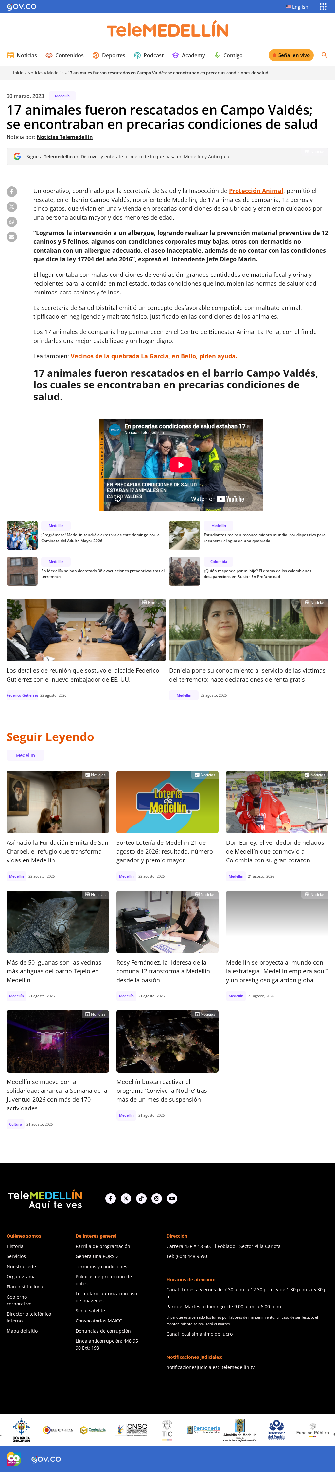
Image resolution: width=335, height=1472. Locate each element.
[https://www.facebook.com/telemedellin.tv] (110, 1198)
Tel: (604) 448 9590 (187, 1256)
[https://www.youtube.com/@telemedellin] (172, 1198)
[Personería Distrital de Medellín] (173, 1430)
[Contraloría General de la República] (27, 1430)
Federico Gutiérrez (22, 695)
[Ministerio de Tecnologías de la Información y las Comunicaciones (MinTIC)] (136, 1430)
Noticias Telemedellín (65, 137)
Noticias (22, 55)
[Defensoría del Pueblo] (246, 1430)
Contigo (228, 55)
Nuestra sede (21, 1266)
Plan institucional (25, 1287)
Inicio (18, 73)
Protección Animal (256, 191)
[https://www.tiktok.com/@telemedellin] (141, 1198)
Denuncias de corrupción (103, 1331)
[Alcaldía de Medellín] (209, 1430)
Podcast (148, 55)
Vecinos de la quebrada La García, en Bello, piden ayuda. (154, 356)
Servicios (16, 1256)
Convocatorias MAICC (99, 1321)
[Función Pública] (282, 1430)
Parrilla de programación (103, 1246)
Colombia (218, 561)
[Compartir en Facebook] (12, 191)
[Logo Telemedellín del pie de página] (44, 1198)
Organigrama (21, 1276)
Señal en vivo (294, 55)
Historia (15, 1246)
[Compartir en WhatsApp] (12, 222)
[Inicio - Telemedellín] (167, 28)
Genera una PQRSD (97, 1256)
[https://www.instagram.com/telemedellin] (156, 1198)
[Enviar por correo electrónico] (12, 237)
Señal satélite (90, 1310)
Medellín (55, 73)
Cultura (15, 1124)
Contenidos (64, 55)
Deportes (108, 55)
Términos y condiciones (101, 1266)
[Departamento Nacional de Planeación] (318, 1430)
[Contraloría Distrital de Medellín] (63, 1430)
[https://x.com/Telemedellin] (126, 1198)
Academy (188, 55)
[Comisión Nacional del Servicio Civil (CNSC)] (100, 1430)
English (300, 6)
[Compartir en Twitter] (12, 207)
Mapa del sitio (22, 1331)
